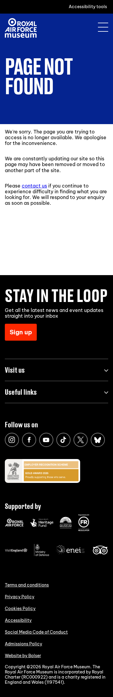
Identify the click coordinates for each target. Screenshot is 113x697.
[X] (81, 440)
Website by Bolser (23, 655)
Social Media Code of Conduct (36, 632)
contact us (34, 186)
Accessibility (18, 620)
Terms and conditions (27, 585)
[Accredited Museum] (66, 527)
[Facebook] (29, 440)
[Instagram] (12, 440)
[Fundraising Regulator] (83, 529)
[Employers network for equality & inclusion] (70, 555)
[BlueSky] (98, 440)
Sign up (21, 332)
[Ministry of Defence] (41, 554)
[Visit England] (16, 551)
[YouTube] (46, 440)
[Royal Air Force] (14, 525)
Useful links (21, 391)
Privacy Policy (19, 596)
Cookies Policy (20, 608)
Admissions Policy (23, 644)
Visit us (15, 369)
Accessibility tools (88, 6)
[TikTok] (63, 440)
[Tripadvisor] (100, 553)
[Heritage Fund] (41, 525)
